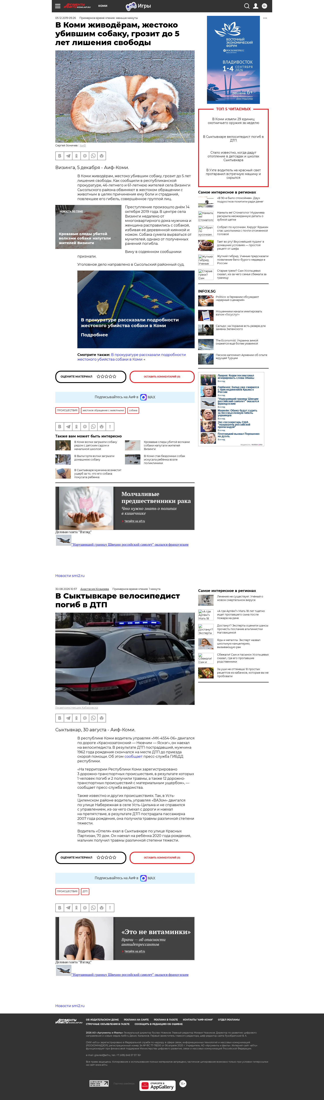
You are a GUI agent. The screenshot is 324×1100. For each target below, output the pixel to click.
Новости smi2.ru (70, 576)
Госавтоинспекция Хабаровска (76, 707)
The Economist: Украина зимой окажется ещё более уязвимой (237, 342)
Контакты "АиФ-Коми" (198, 1019)
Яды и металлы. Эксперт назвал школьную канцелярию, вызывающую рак (239, 643)
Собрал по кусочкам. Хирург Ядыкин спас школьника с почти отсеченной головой (242, 230)
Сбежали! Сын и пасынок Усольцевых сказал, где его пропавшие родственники (243, 658)
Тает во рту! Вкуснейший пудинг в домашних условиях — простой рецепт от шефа (240, 245)
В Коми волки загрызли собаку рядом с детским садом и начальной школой (95, 445)
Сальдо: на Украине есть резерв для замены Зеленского (241, 327)
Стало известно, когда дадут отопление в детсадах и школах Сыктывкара (233, 156)
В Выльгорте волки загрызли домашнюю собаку (94, 457)
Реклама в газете (166, 1019)
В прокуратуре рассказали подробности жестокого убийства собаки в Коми (130, 322)
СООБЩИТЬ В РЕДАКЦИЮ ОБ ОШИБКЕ (159, 1024)
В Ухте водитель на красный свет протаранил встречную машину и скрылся (233, 174)
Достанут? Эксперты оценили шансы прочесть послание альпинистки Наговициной (242, 629)
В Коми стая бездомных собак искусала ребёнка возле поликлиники (164, 459)
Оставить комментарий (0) (162, 376)
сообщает (134, 756)
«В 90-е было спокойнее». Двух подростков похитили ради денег (240, 199)
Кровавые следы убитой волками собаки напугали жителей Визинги (167, 445)
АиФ (83, 145)
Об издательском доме (102, 1019)
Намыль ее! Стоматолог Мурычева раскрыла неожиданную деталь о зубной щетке (240, 216)
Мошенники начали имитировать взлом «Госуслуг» (239, 313)
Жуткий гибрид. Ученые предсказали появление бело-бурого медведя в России (242, 259)
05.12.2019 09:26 (65, 18)
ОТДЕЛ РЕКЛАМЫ (229, 1019)
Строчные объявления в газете (108, 1024)
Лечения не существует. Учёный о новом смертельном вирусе (240, 598)
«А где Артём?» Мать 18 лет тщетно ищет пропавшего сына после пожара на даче (241, 614)
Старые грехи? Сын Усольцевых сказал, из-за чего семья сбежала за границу (241, 274)
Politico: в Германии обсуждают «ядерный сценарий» (237, 298)
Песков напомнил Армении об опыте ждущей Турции (241, 357)
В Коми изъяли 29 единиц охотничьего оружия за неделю (233, 121)
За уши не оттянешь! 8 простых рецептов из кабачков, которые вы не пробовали (242, 672)
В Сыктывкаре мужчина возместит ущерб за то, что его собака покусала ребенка (97, 473)
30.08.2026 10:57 (66, 589)
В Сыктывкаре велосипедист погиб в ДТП (233, 138)
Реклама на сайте (136, 1019)
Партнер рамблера (124, 1083)
